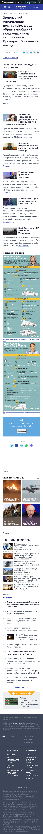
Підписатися (21, 431)
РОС (37, 7)
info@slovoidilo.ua (21, 787)
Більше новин (20, 687)
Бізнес (29, 755)
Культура (30, 760)
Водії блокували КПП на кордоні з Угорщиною (28, 230)
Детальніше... (8, 100)
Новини (7, 597)
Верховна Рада (13, 760)
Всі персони (12, 776)
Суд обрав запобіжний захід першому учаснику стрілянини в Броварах (21, 76)
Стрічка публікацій (22, 13)
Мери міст (11, 773)
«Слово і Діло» (17, 723)
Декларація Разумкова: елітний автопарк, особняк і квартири (28, 147)
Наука (28, 763)
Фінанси (29, 778)
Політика (30, 770)
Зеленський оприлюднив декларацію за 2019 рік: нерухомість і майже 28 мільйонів (21, 119)
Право (29, 773)
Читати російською (10, 58)
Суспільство (32, 776)
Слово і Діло (8, 13)
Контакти (28, 739)
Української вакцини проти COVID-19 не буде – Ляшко (28, 201)
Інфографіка (21, 693)
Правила (28, 743)
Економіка (31, 757)
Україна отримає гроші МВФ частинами (26, 174)
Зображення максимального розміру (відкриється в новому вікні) (21, 340)
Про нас (28, 736)
